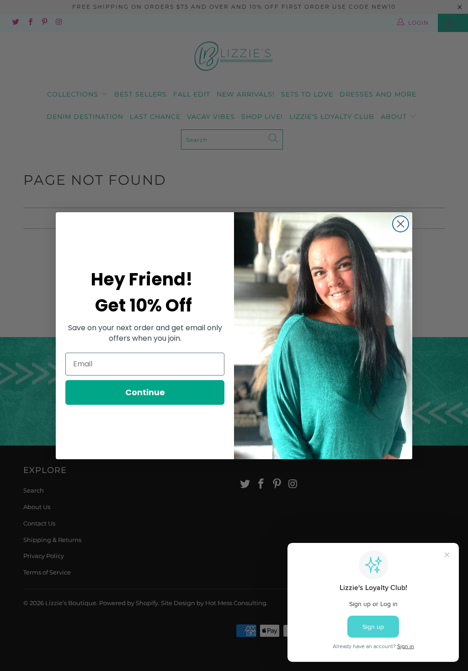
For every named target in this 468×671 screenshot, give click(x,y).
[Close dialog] (401, 224)
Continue (145, 392)
